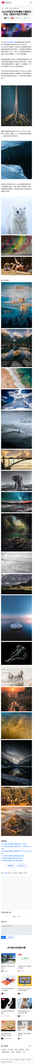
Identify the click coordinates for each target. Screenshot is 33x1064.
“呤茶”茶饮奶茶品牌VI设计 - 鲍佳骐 (8, 989)
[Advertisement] (16, 892)
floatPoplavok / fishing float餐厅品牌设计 (24, 989)
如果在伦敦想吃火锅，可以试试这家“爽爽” (24, 1012)
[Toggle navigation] (30, 2)
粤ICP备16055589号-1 (7, 1062)
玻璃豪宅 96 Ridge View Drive (8, 967)
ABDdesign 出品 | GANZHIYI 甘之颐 (6, 1034)
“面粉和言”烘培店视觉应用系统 (24, 1034)
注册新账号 (10, 937)
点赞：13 (26, 18)
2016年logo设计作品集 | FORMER (24, 967)
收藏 (11, 866)
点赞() (23, 866)
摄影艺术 (16, 8)
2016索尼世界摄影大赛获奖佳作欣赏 (12, 858)
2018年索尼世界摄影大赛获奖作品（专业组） (14, 844)
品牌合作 (28, 1059)
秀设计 (6, 873)
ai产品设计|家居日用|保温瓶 (7, 1012)
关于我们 (16, 1059)
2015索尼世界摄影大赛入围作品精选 (12, 860)
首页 (2, 8)
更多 (30, 1046)
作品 (11, 8)
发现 (6, 8)
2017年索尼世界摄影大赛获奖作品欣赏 (12, 856)
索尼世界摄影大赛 (11, 42)
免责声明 (22, 1059)
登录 (3, 937)
